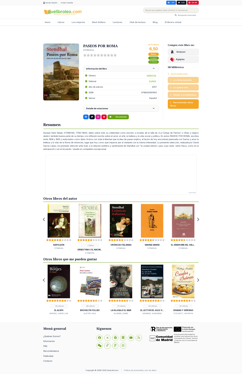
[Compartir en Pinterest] (104, 117)
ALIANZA (152, 81)
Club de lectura (138, 22)
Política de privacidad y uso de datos (140, 370)
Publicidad (48, 356)
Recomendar (121, 117)
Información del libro (96, 68)
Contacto (47, 361)
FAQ (45, 346)
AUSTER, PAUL (90, 313)
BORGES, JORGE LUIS (59, 313)
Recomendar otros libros (181, 104)
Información (49, 341)
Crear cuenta (67, 3)
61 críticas (121, 306)
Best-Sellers (98, 22)
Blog (155, 22)
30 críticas (59, 306)
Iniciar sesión (52, 3)
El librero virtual (173, 22)
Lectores (117, 22)
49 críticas (152, 306)
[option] (58, 227)
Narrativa (151, 75)
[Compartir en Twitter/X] (92, 117)
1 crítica (90, 245)
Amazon (180, 51)
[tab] (121, 69)
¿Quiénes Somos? (52, 336)
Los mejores (78, 22)
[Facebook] (99, 338)
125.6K (194, 3)
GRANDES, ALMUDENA (152, 313)
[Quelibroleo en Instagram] (98, 117)
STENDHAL (88, 50)
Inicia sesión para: (179, 74)
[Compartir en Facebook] (86, 117)
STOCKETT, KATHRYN (183, 313)
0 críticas (153, 62)
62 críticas (183, 306)
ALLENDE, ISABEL (121, 313)
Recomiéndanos (51, 351)
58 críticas (90, 306)
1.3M (172, 3)
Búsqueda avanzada (186, 15)
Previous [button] (44, 219)
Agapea (180, 59)
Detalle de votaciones (97, 108)
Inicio (47, 22)
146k (183, 3)
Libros (61, 22)
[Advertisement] (121, 35)
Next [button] (198, 219)
